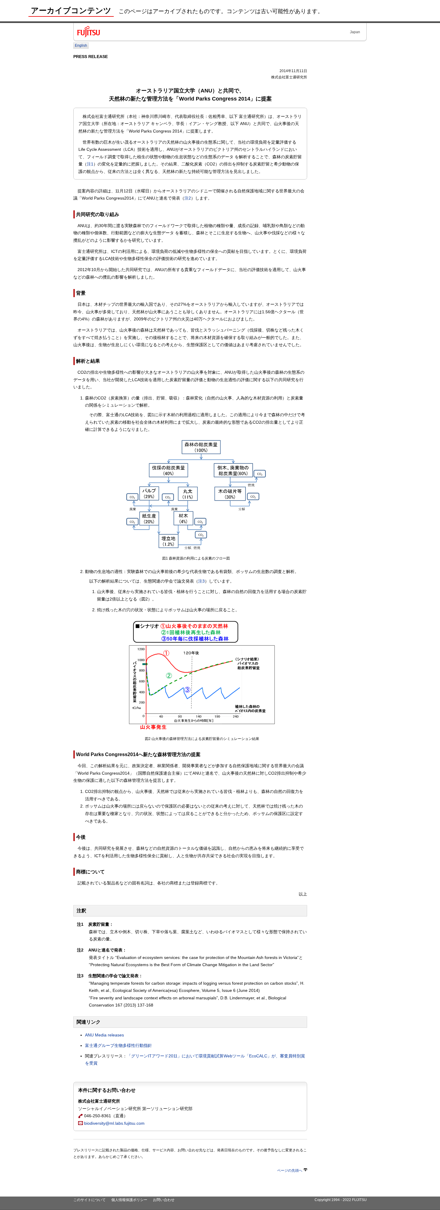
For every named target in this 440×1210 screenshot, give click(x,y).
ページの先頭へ (289, 1170)
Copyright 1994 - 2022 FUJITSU (341, 1200)
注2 (187, 198)
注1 (90, 164)
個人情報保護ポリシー (129, 1200)
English (81, 45)
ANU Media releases (104, 1035)
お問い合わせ (164, 1200)
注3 (201, 581)
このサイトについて (89, 1200)
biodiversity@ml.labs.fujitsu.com (114, 1123)
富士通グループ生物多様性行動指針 (118, 1045)
